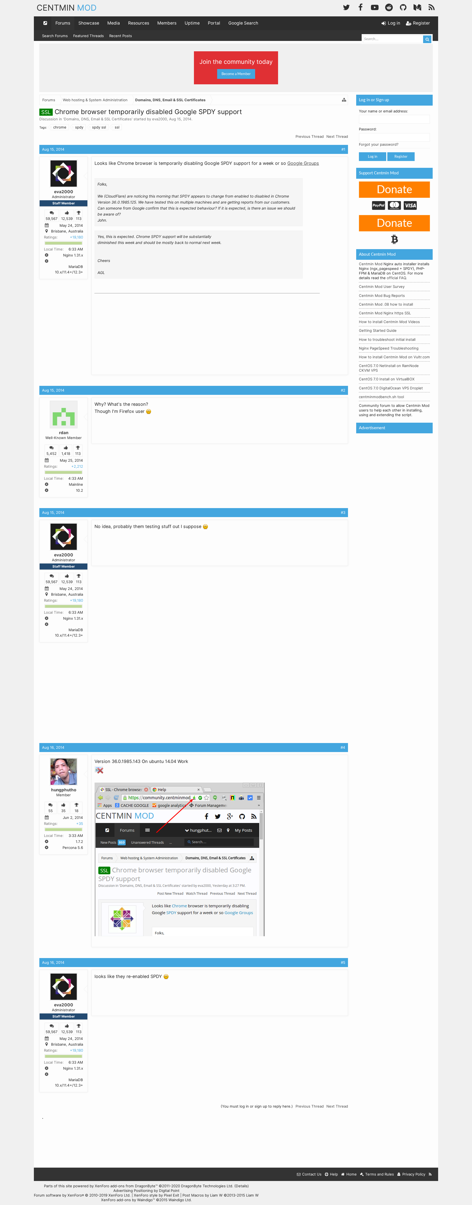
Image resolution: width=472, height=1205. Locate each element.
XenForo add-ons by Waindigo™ (128, 1200)
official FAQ (396, 278)
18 (76, 811)
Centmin (67, 8)
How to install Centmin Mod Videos (389, 322)
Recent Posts (120, 36)
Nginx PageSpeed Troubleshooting (388, 348)
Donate (394, 189)
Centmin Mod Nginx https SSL (385, 313)
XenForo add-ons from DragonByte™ (126, 1186)
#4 (343, 747)
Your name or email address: (383, 111)
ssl (117, 127)
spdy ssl (99, 127)
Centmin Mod (370, 264)
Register (401, 157)
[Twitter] (346, 6)
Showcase (88, 23)
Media (113, 23)
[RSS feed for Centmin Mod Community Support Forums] (430, 1174)
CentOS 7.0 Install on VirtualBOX (387, 379)
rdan (63, 432)
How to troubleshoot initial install (387, 339)
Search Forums (55, 36)
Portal (214, 23)
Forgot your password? (379, 144)
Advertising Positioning (133, 1190)
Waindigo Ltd (180, 1200)
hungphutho (63, 789)
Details (241, 1186)
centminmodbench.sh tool (381, 397)
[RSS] (431, 6)
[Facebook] (360, 6)
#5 (343, 962)
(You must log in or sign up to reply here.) (257, 1106)
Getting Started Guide (378, 330)
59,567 (52, 218)
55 (50, 811)
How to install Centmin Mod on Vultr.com (394, 357)
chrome (59, 127)
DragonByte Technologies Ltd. (207, 1186)
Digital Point (169, 1190)
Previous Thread (310, 136)
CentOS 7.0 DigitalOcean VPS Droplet (391, 388)
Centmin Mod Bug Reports (382, 295)
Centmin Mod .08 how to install (386, 304)
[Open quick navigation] (45, 23)
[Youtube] (374, 6)
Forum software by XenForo (82, 1195)
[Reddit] (389, 6)
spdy (79, 127)
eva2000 (159, 119)
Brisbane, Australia (67, 231)
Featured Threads (88, 36)
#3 (343, 512)
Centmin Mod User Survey (382, 286)
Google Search (243, 23)
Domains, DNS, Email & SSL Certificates (98, 119)
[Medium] (417, 6)
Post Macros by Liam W (220, 1195)
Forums (62, 23)
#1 (343, 149)
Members (166, 23)
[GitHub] (403, 6)
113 (78, 218)
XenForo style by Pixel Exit (156, 1195)
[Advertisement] (135, 330)
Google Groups (303, 163)
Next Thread (337, 136)
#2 (343, 390)
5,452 (51, 453)
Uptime (192, 23)
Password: (368, 129)
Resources (138, 23)
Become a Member (236, 74)
